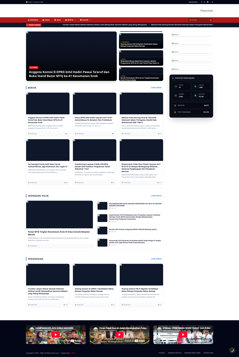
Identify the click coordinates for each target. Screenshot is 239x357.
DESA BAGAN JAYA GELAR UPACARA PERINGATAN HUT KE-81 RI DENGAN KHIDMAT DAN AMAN (135, 205)
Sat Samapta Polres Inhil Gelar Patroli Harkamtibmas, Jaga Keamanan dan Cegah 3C (47, 165)
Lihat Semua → (157, 88)
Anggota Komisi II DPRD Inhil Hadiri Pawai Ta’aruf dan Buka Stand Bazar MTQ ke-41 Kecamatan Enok (69, 74)
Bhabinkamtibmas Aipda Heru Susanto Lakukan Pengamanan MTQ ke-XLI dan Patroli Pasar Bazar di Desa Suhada (139, 60)
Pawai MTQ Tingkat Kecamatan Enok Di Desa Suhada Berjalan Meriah (59, 233)
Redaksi (162, 353)
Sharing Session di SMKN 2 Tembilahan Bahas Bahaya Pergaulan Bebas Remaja (94, 290)
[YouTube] (207, 2)
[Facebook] (201, 2)
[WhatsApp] (212, 2)
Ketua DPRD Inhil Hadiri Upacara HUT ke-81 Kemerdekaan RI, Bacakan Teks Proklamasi (93, 118)
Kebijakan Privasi (174, 353)
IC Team (73, 353)
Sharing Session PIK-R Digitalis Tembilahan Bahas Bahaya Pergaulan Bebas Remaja (139, 43)
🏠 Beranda (33, 20)
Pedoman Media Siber (192, 353)
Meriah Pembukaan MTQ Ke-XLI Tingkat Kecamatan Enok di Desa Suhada (139, 77)
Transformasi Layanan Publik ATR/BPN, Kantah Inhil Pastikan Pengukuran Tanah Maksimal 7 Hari (92, 166)
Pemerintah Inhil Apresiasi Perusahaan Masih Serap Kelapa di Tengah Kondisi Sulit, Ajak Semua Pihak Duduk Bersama (135, 242)
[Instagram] (204, 2)
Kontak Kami (193, 2)
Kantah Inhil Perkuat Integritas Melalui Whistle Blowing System (133, 229)
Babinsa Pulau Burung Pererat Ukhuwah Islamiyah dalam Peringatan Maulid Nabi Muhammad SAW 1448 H (181, 25)
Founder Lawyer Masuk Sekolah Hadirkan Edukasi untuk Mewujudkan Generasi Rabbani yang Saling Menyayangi (95, 25)
